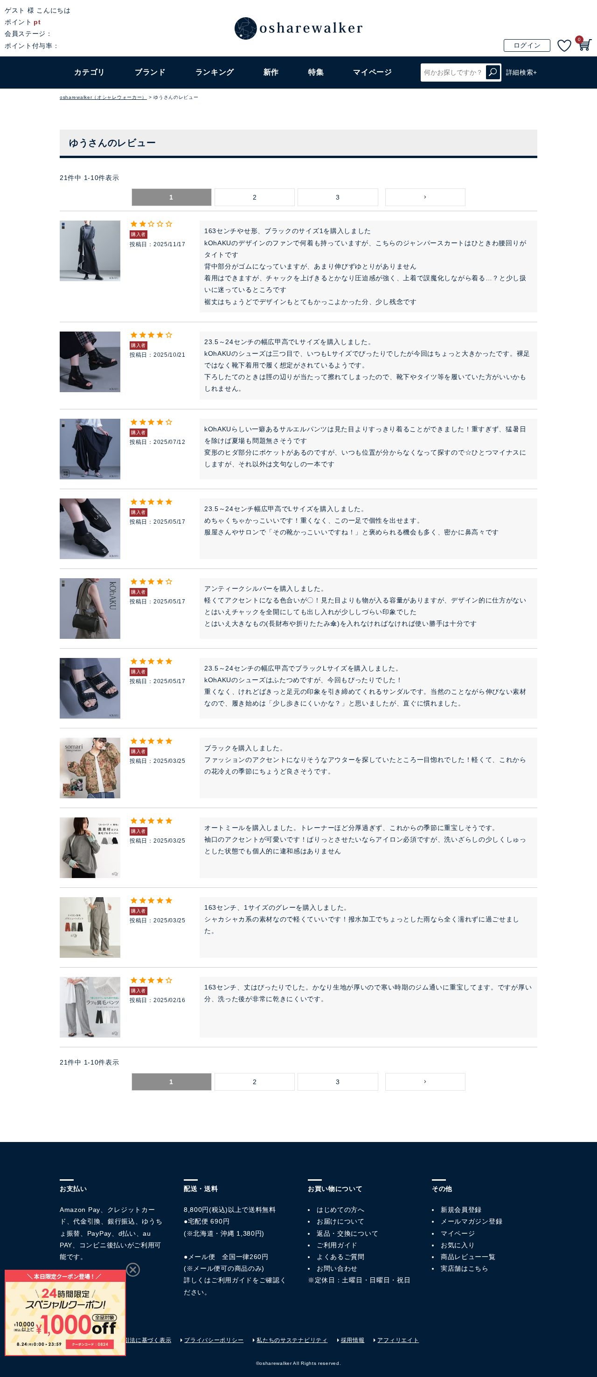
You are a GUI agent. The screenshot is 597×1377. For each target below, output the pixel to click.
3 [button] (338, 197)
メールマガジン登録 (471, 1221)
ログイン (527, 45)
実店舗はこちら (465, 1268)
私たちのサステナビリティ (292, 1340)
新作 (271, 72)
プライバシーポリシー (213, 1340)
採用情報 (353, 1340)
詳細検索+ (522, 72)
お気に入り (458, 1245)
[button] (425, 197)
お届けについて (341, 1221)
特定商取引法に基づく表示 (135, 1340)
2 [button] (255, 197)
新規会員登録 (461, 1209)
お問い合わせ (337, 1268)
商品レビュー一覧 (468, 1256)
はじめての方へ (341, 1209)
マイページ (458, 1233)
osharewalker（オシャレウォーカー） (103, 97)
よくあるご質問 (341, 1256)
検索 (493, 72)
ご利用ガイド (231, 1280)
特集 (316, 72)
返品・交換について (347, 1233)
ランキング (215, 72)
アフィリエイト (398, 1340)
